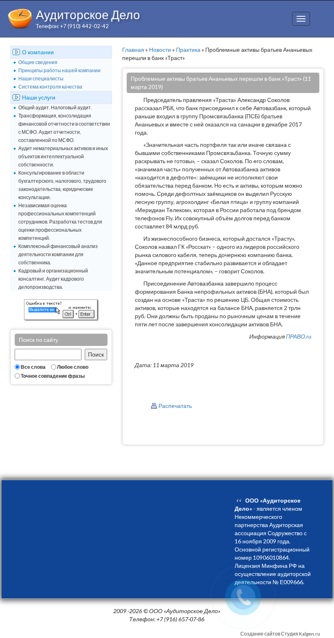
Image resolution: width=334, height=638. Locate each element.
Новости (160, 49)
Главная (133, 49)
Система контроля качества (50, 87)
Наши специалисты (41, 78)
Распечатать (175, 405)
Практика (188, 49)
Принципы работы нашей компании (59, 70)
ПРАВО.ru (298, 336)
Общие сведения (37, 62)
